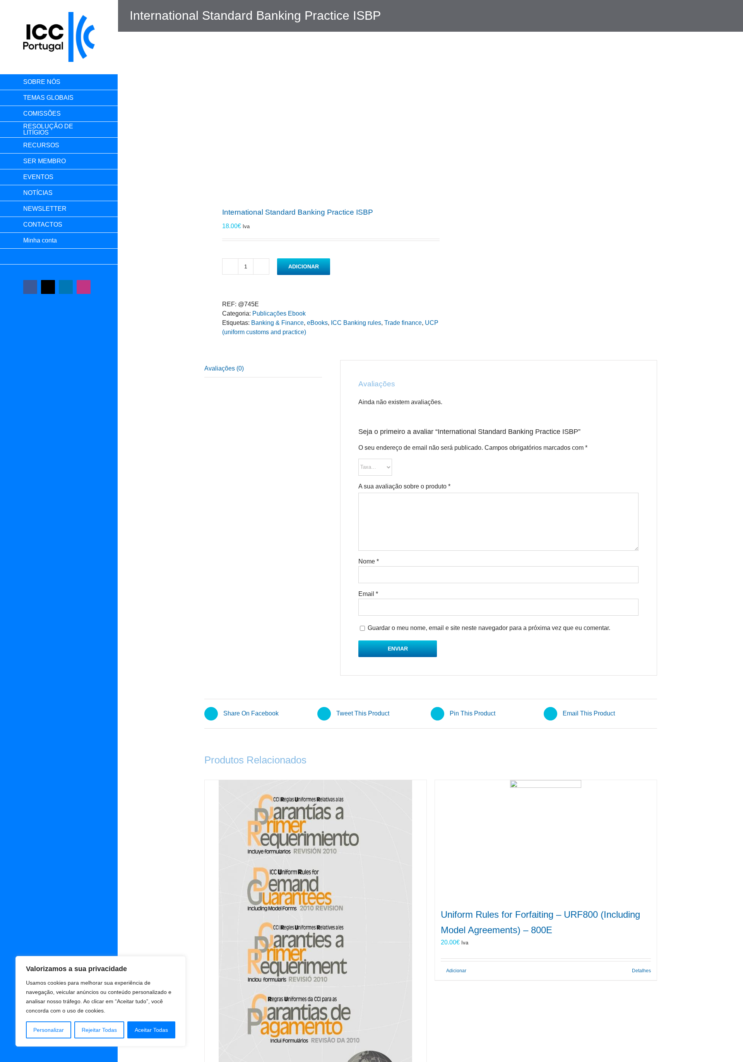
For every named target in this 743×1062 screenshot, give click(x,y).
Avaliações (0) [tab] (224, 368)
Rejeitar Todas (99, 1030)
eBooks (317, 322)
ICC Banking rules (356, 322)
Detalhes (641, 970)
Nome (368, 561)
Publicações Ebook (279, 313)
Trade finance (403, 322)
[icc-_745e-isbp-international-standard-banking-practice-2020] (313, 128)
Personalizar (48, 1030)
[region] (100, 1001)
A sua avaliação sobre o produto (404, 486)
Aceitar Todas (151, 1030)
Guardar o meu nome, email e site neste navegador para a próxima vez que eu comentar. (489, 628)
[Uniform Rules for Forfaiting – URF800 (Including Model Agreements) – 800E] (546, 839)
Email (368, 594)
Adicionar (303, 266)
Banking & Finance (277, 322)
